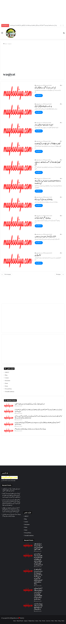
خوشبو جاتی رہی (38, 255)
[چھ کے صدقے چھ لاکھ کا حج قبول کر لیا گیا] (18, 111)
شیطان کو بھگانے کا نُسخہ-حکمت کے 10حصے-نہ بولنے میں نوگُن (47, 163)
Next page (58, 274)
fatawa (36, 621)
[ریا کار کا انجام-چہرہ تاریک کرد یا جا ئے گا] (18, 204)
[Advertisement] (33, 12)
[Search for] (64, 34)
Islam (14, 621)
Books (43, 621)
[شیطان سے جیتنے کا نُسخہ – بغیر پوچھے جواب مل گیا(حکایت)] (18, 149)
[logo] (9, 479)
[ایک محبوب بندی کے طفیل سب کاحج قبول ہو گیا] (18, 93)
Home (5, 44)
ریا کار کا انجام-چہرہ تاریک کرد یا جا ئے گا (44, 199)
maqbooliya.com (39, 85)
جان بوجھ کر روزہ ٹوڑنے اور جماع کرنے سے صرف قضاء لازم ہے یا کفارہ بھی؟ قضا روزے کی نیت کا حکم (30, 429)
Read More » (39, 95)
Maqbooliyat (31, 621)
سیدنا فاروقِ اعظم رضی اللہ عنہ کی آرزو (43, 218)
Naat (40, 621)
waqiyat (26, 621)
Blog (6, 375)
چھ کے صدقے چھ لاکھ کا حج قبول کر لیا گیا (43, 106)
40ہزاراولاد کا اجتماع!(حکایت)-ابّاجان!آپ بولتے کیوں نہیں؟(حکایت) (48, 182)
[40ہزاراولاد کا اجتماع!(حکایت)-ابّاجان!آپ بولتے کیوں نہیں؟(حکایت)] (18, 186)
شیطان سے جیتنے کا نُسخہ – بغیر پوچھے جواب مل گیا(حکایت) (47, 143)
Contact (7, 378)
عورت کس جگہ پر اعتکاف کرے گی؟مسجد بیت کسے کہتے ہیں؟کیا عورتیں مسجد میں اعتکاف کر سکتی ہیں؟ (30, 404)
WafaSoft (22, 618)
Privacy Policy (8, 389)
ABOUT (7, 372)
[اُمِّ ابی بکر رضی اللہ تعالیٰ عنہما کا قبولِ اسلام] (18, 130)
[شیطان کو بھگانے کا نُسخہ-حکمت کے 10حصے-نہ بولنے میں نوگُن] (18, 167)
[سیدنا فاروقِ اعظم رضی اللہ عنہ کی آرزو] (18, 223)
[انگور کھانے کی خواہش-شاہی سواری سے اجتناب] (18, 242)
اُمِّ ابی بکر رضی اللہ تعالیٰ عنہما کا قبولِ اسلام (44, 125)
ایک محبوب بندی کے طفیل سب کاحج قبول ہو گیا (45, 87)
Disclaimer (7, 381)
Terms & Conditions (9, 392)
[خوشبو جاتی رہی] (18, 260)
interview (48, 621)
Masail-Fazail (20, 621)
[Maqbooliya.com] (11, 33)
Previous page (8, 274)
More (52, 621)
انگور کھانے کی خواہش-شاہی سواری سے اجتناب (45, 236)
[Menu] (2, 34)
